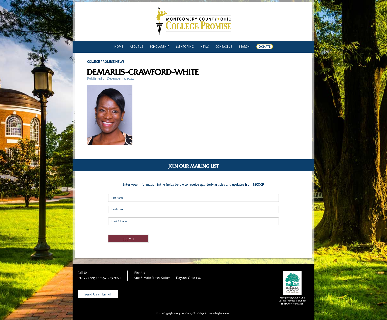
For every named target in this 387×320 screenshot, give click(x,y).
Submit (128, 239)
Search (244, 46)
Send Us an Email (97, 294)
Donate (264, 46)
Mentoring (185, 46)
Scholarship (160, 46)
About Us (136, 46)
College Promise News (106, 62)
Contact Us (223, 46)
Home (118, 46)
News (204, 46)
